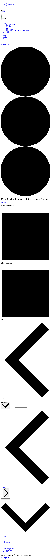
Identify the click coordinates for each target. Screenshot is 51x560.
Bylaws (7, 31)
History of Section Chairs (11, 29)
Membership (8, 25)
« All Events (3, 202)
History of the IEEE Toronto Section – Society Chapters (17, 30)
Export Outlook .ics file (8, 542)
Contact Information (10, 26)
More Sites (5, 8)
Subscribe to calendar (5, 499)
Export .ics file (6, 541)
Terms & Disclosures (7, 551)
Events (4, 34)
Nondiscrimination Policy (8, 548)
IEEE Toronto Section (10, 24)
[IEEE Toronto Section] (6, 11)
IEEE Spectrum (6, 6)
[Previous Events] (26, 397)
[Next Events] (3, 398)
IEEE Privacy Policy (7, 550)
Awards (4, 38)
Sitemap (5, 545)
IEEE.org (5, 3)
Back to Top (4, 558)
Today (2, 400)
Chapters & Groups (7, 32)
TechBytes (5, 41)
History (7, 28)
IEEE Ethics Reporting (8, 549)
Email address (3, 13)
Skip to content (4, 1)
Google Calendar (6, 536)
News (4, 36)
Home (4, 22)
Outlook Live (6, 540)
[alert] (25, 235)
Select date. (12, 408)
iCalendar (5, 537)
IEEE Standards (6, 5)
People (4, 35)
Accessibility (6, 547)
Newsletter (5, 39)
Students (5, 37)
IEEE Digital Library (9, 4)
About (4, 23)
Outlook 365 (5, 538)
